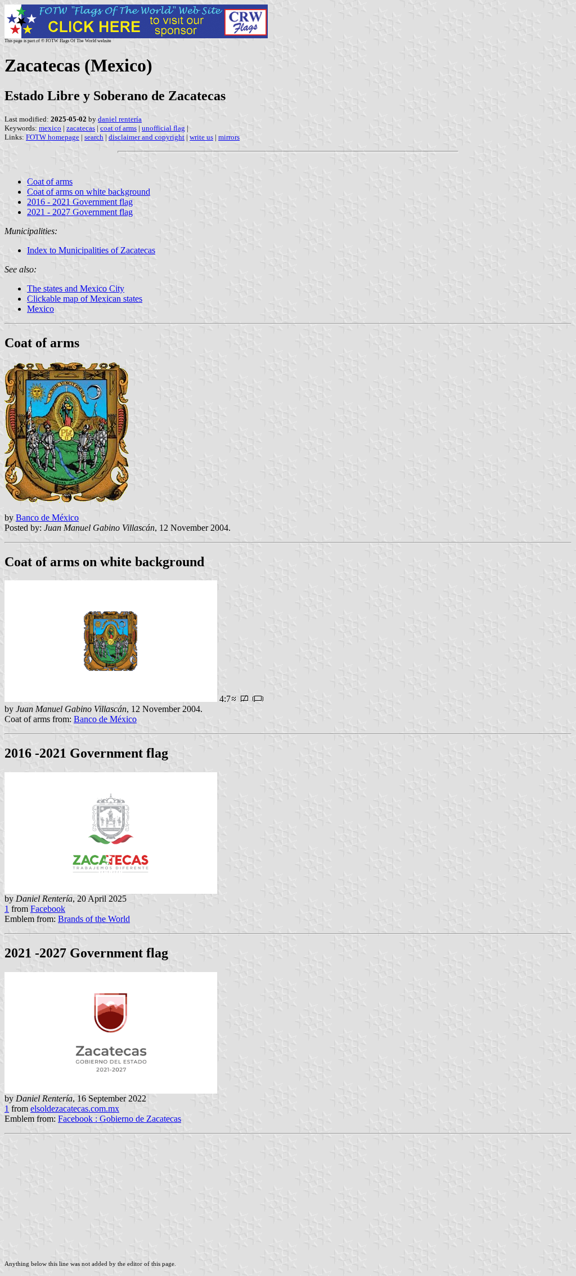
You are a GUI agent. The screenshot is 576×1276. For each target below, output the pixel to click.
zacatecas (80, 128)
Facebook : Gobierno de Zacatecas (119, 1118)
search (94, 137)
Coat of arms (50, 181)
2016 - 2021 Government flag (80, 202)
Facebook (47, 909)
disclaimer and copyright (146, 137)
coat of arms (118, 128)
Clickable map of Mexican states (84, 298)
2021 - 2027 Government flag (80, 212)
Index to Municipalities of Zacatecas (91, 250)
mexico (50, 128)
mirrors (229, 137)
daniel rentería (120, 119)
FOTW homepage (52, 137)
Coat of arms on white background (88, 191)
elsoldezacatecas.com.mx (74, 1108)
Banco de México (47, 517)
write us (201, 137)
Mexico (40, 309)
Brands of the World (94, 919)
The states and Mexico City (75, 288)
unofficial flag (163, 128)
